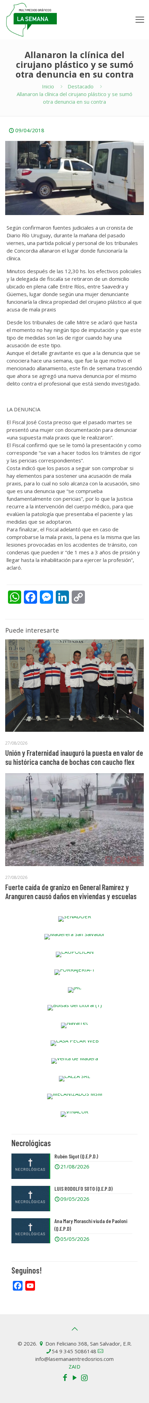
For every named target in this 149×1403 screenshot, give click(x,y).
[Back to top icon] (74, 1329)
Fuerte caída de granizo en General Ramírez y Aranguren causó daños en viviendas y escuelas (71, 891)
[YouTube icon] (74, 1377)
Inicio (48, 86)
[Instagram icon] (84, 1377)
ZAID (74, 1366)
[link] (74, 919)
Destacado (81, 86)
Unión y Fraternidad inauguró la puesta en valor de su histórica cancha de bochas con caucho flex (74, 757)
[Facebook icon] (65, 1377)
